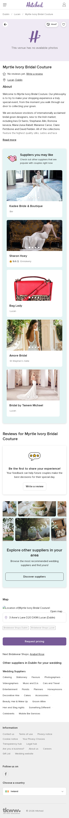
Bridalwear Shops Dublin (16, 627)
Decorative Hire (11, 695)
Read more (9, 140)
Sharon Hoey (18, 256)
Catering (7, 677)
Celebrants (8, 713)
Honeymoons (55, 689)
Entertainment (10, 689)
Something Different (39, 707)
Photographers (52, 677)
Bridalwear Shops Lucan (43, 627)
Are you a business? (13, 748)
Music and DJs (30, 683)
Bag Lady (15, 306)
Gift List (6, 753)
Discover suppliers (34, 576)
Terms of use (26, 734)
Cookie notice (10, 739)
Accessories (41, 695)
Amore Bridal (18, 355)
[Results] (5, 24)
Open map (56, 611)
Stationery (21, 677)
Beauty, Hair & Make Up (15, 701)
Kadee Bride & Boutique (26, 206)
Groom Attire (39, 701)
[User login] (64, 4)
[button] (34, 470)
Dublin (6, 14)
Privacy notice (45, 734)
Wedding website (24, 753)
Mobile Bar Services (29, 713)
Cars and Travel (51, 683)
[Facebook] (6, 774)
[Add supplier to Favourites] (63, 24)
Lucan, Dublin (15, 80)
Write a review (34, 486)
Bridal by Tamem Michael (26, 405)
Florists (25, 689)
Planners (38, 689)
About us (33, 748)
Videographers (10, 683)
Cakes (27, 695)
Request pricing (34, 641)
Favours (36, 677)
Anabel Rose (37, 654)
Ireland (14, 791)
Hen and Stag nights (13, 707)
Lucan (17, 14)
